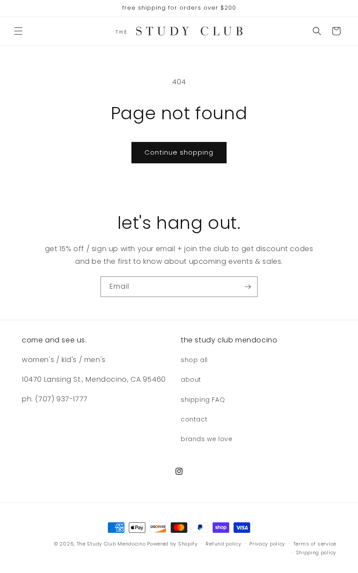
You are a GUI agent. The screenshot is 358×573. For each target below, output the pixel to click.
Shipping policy (316, 552)
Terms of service (314, 543)
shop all (194, 360)
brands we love (206, 439)
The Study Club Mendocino (111, 543)
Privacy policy (267, 543)
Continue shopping (179, 152)
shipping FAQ (203, 399)
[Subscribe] (247, 286)
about (191, 379)
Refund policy (223, 543)
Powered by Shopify (172, 543)
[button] (18, 31)
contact (194, 419)
